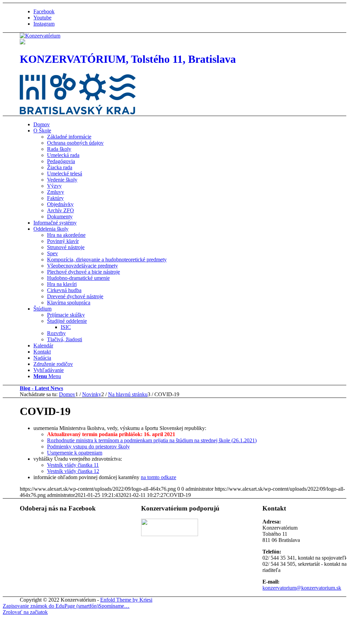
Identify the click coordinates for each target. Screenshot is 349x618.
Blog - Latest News (41, 388)
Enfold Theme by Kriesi (126, 600)
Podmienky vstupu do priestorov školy (88, 446)
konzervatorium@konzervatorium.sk (301, 588)
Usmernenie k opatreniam (74, 453)
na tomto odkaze (158, 477)
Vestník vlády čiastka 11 (73, 465)
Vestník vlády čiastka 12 (73, 471)
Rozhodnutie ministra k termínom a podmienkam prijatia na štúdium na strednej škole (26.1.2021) (152, 440)
